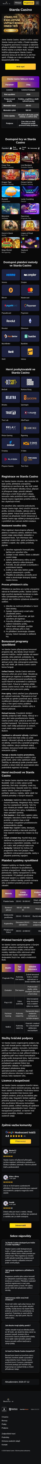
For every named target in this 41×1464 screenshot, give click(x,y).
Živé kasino (15, 148)
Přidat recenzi (20, 1141)
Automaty (33, 148)
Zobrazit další (20, 1225)
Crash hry (24, 148)
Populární (5, 148)
